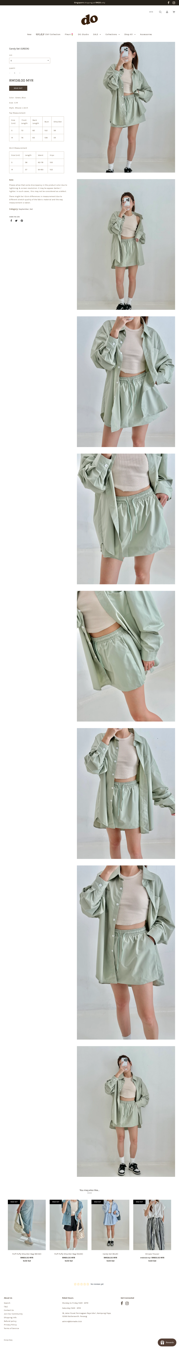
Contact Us (9, 1310)
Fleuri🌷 (69, 34)
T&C (6, 1306)
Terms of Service (11, 1328)
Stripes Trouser (152, 1254)
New (29, 34)
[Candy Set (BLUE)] (110, 1225)
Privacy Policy (10, 1324)
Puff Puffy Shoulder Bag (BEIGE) (26, 1254)
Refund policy (10, 1321)
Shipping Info (10, 1317)
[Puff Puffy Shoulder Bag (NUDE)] (69, 1225)
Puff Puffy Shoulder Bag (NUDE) (68, 1254)
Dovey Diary (8, 1340)
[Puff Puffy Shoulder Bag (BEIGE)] (27, 1225)
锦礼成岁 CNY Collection (48, 34)
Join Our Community (13, 1314)
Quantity (12, 68)
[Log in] (167, 12)
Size (10, 55)
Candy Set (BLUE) (110, 1254)
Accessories (146, 34)
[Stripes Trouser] (152, 1225)
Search (7, 1303)
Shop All (128, 34)
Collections (111, 34)
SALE (96, 34)
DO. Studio (83, 34)
